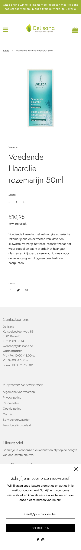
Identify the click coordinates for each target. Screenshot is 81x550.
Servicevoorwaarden (16, 419)
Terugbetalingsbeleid (17, 425)
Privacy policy (12, 397)
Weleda (13, 147)
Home (6, 50)
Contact (8, 414)
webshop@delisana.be (18, 346)
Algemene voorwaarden (19, 392)
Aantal (12, 195)
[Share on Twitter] (18, 290)
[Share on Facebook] (11, 290)
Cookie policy (12, 408)
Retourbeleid (11, 403)
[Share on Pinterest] (26, 290)
